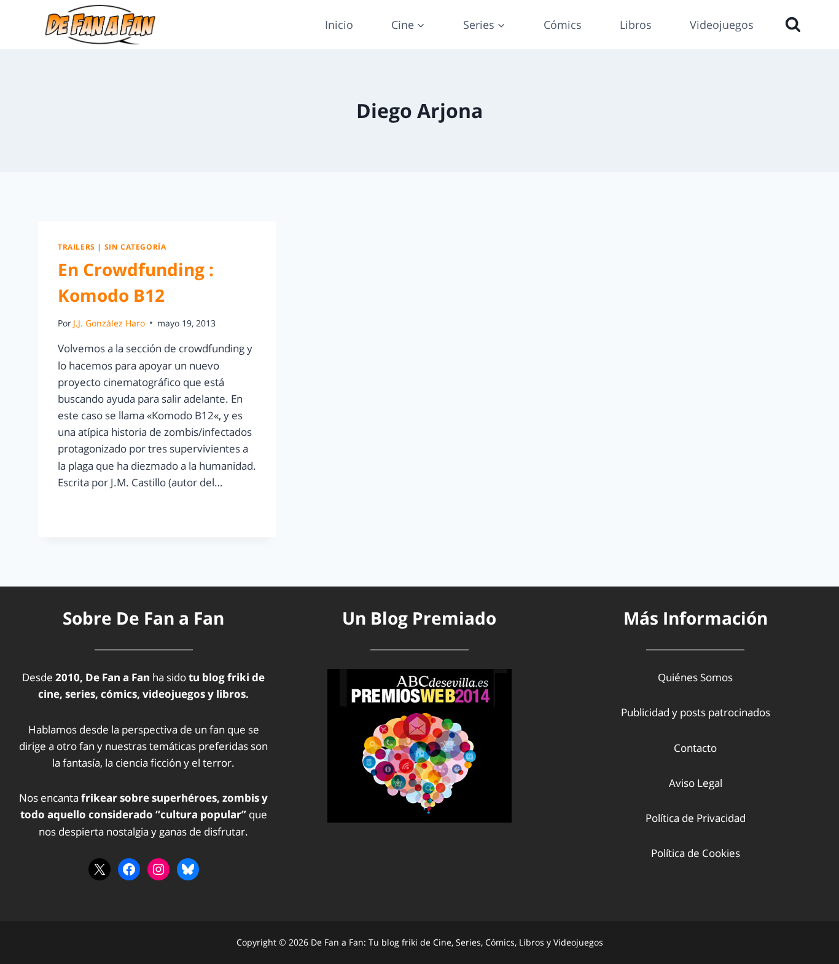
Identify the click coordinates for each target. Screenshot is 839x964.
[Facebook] (129, 869)
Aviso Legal (695, 783)
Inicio (339, 24)
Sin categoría (135, 246)
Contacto (695, 748)
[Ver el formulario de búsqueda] (790, 25)
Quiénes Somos (695, 677)
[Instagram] (158, 869)
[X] (99, 869)
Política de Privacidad (696, 818)
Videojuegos (722, 24)
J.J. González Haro (109, 323)
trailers (76, 246)
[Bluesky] (188, 869)
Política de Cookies (695, 853)
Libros (636, 24)
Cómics (563, 24)
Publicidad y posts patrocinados (695, 712)
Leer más (86, 510)
